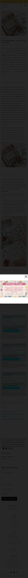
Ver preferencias (14, 299)
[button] (26, 276)
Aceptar (14, 291)
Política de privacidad (16, 301)
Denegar (14, 295)
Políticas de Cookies (6, 301)
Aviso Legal (24, 301)
